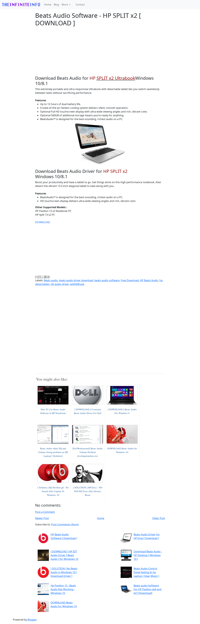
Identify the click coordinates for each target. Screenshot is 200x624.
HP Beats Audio (149, 280)
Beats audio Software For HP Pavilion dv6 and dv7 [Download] (147, 589)
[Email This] (36, 276)
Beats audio (51, 280)
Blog (56, 4)
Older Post (158, 518)
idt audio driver (59, 284)
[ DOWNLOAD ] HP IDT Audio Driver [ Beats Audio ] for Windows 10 (64, 555)
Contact (80, 4)
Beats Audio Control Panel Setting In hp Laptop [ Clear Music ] (146, 572)
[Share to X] (42, 276)
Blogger (32, 619)
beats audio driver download (76, 280)
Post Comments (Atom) (65, 524)
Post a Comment (45, 512)
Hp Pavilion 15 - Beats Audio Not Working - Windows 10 (63, 589)
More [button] (65, 4)
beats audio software (107, 280)
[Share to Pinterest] (48, 276)
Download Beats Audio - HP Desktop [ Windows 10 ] (148, 555)
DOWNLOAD (42, 222)
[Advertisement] (100, 51)
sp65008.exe (77, 284)
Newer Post (42, 518)
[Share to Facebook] (45, 276)
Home (47, 4)
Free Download (130, 280)
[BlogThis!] (39, 276)
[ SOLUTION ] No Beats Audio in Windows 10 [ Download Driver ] (64, 572)
